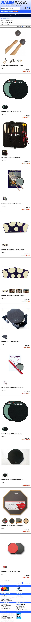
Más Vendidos (19, 595)
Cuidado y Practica (18, 14)
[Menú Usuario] (27, 8)
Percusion (8, 14)
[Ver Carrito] (29, 8)
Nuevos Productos (20, 596)
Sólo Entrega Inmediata (7, 22)
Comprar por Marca (8, 11)
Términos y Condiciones (6, 605)
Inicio (2, 14)
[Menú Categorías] (2, 11)
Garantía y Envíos (4, 606)
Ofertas (15, 11)
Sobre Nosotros (4, 604)
